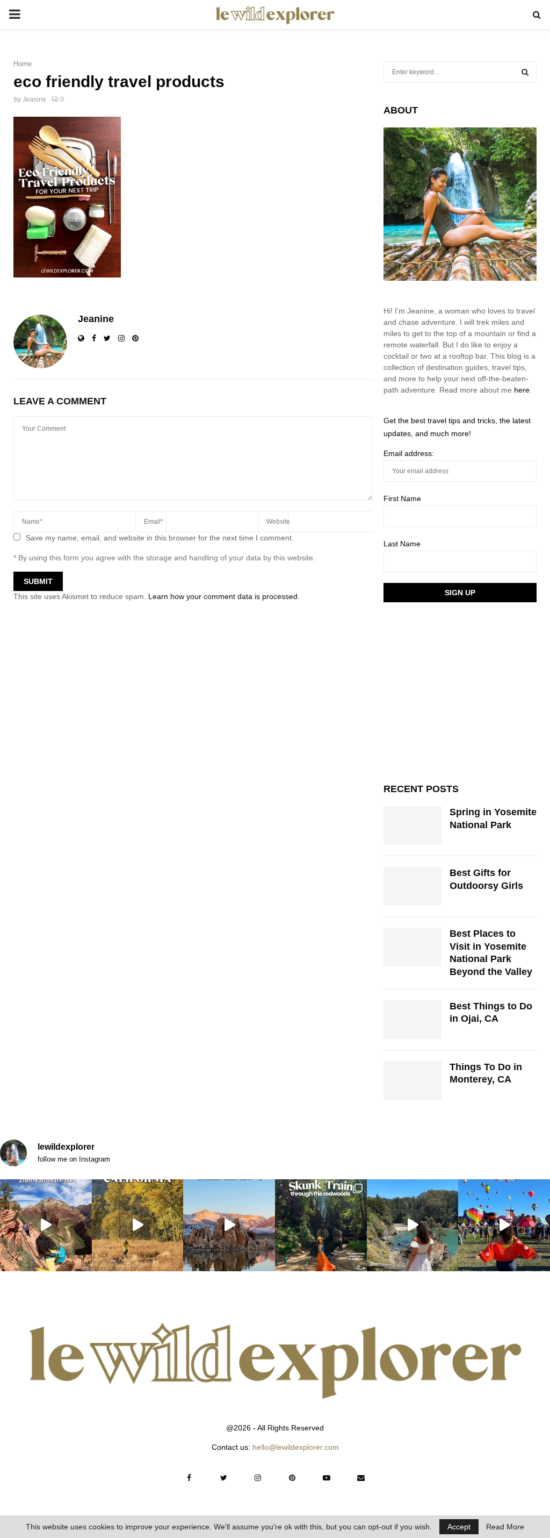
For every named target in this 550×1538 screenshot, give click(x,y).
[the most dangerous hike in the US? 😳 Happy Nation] (46, 1225)
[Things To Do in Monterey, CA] (412, 1080)
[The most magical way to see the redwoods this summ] (321, 1225)
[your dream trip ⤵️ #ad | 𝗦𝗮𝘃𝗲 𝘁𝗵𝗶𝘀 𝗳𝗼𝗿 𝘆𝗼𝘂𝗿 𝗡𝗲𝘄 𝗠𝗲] (504, 1225)
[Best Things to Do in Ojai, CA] (412, 1019)
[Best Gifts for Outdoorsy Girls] (412, 886)
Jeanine (34, 99)
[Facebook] (189, 1478)
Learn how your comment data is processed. (224, 596)
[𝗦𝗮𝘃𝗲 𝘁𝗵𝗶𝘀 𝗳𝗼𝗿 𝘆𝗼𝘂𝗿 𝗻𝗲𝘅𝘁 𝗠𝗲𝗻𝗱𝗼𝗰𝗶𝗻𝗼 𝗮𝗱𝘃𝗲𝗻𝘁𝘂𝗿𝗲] (413, 1225)
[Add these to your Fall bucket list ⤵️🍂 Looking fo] (138, 1225)
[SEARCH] (525, 72)
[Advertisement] (464, 691)
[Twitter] (223, 1478)
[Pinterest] (292, 1478)
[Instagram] (258, 1478)
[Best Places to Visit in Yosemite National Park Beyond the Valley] (412, 947)
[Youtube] (326, 1478)
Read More (505, 1526)
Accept (459, 1526)
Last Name (402, 543)
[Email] (361, 1478)
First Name (402, 498)
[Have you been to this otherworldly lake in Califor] (229, 1225)
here (522, 390)
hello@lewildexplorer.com (295, 1447)
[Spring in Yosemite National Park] (412, 825)
